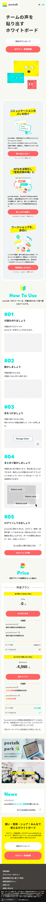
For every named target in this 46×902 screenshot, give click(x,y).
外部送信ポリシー (10, 881)
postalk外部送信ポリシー (10, 899)
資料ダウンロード (23, 41)
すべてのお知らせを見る (26, 810)
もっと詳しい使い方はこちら (24, 545)
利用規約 (6, 871)
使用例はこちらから (23, 267)
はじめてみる (23, 613)
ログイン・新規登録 (23, 49)
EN (43, 4)
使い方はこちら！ (23, 153)
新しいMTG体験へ (23, 212)
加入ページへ (23, 676)
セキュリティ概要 (19, 804)
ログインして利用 (23, 552)
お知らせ (6, 885)
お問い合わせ (8, 888)
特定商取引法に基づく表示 (13, 878)
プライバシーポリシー (11, 874)
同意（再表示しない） (24, 899)
